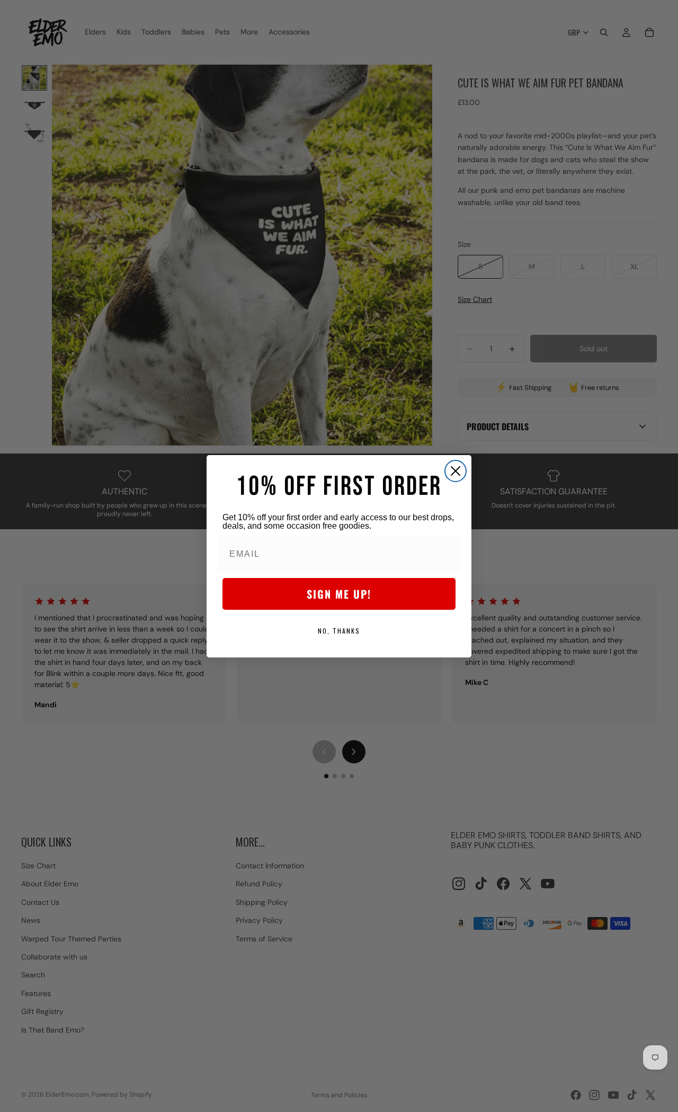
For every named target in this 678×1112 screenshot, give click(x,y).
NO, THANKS (339, 630)
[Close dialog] (455, 471)
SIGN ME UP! (339, 594)
